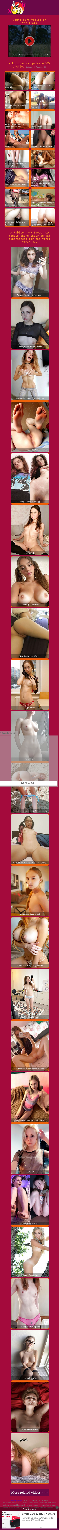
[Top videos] (47, 13)
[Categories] (43, 13)
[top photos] (50, 12)
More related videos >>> (29, 1492)
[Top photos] (51, 13)
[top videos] (47, 12)
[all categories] (43, 12)
